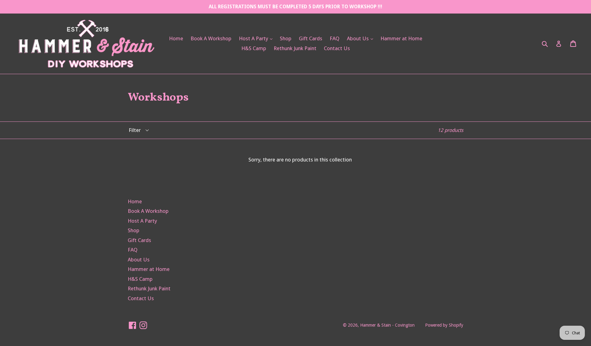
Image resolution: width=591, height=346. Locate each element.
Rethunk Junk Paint (295, 48)
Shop (285, 38)
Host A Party (257, 38)
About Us (361, 38)
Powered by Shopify (444, 325)
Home (176, 38)
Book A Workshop (211, 38)
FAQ (335, 38)
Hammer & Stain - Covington (387, 325)
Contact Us (337, 48)
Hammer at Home (401, 38)
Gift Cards (310, 38)
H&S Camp (253, 48)
